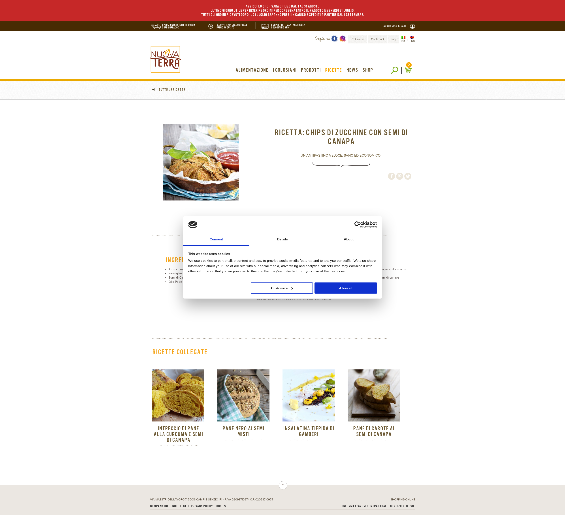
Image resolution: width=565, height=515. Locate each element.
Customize (279, 288)
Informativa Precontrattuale (365, 506)
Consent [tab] (216, 239)
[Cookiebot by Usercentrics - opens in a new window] (357, 224)
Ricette (333, 70)
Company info (160, 506)
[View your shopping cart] (408, 70)
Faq (393, 39)
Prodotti (311, 70)
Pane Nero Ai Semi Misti (243, 431)
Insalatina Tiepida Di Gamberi (308, 431)
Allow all (345, 288)
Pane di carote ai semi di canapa (373, 431)
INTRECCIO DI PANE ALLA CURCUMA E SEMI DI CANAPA (178, 434)
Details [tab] (282, 239)
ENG (412, 41)
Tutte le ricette (171, 90)
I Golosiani (284, 70)
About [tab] (349, 239)
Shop (367, 70)
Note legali (180, 506)
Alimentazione (251, 70)
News (352, 70)
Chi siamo (358, 39)
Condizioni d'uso (402, 506)
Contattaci (377, 39)
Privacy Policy (202, 506)
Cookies (220, 506)
